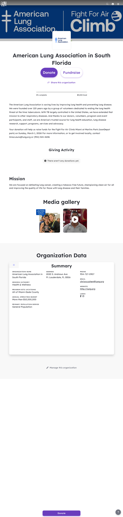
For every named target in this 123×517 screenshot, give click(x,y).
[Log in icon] (113, 4)
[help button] (118, 512)
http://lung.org (87, 289)
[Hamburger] (118, 4)
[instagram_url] (83, 296)
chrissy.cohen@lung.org (92, 281)
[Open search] (107, 4)
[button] (75, 219)
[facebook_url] (80, 296)
